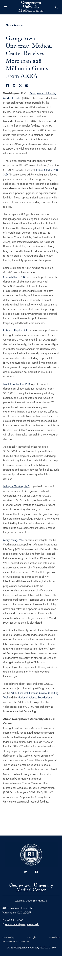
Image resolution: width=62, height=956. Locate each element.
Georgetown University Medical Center (31, 7)
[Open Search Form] (56, 7)
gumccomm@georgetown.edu (22, 924)
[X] (20, 85)
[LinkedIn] (14, 85)
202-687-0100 (14, 920)
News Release (14, 25)
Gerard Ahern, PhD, (14, 277)
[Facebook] (8, 85)
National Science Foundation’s (35, 697)
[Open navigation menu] (5, 7)
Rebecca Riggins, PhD (15, 330)
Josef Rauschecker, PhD (16, 384)
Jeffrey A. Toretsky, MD (16, 486)
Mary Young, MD (13, 540)
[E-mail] (27, 85)
